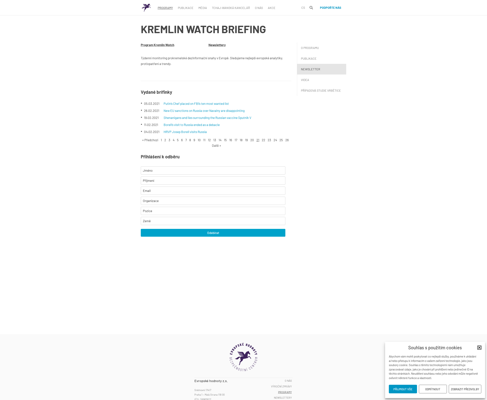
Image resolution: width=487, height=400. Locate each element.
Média (202, 8)
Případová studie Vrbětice (321, 90)
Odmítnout (432, 389)
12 (209, 140)
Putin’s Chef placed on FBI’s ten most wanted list (196, 103)
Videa (305, 80)
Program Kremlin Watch (157, 45)
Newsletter (310, 69)
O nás (288, 380)
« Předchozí (150, 140)
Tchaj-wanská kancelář (231, 8)
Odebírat (213, 233)
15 (225, 140)
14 (220, 140)
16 (230, 140)
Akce (271, 8)
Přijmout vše (402, 389)
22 (263, 140)
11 (204, 140)
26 (287, 140)
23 (269, 140)
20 (252, 140)
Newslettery (217, 45)
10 (199, 140)
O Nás (259, 8)
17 (236, 140)
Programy (165, 8)
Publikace (185, 8)
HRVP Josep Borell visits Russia (185, 132)
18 (241, 140)
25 (281, 140)
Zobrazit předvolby (465, 389)
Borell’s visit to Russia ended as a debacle (192, 125)
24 (275, 140)
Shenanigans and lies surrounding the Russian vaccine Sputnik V (207, 117)
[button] (479, 347)
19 (246, 140)
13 (214, 140)
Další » (216, 145)
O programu (310, 48)
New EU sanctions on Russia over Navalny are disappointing (204, 110)
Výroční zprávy (281, 386)
